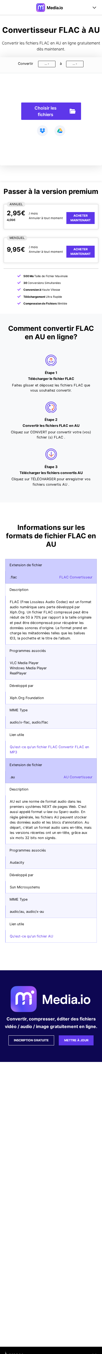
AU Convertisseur (78, 777)
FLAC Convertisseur (75, 577)
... (46, 63)
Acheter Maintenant (80, 218)
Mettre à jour (76, 1040)
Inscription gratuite (31, 1040)
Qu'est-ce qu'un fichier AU (31, 936)
